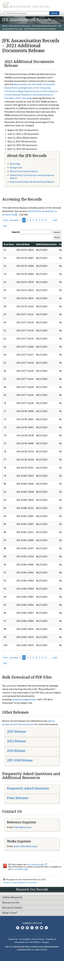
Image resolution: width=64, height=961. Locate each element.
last (5, 225)
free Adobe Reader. (36, 864)
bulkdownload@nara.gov (24, 699)
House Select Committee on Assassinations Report (32, 176)
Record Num (23, 244)
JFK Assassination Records (44, 25)
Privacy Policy (38, 939)
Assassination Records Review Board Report (32, 181)
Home (4, 25)
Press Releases (17, 798)
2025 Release (16, 731)
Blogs (41, 928)
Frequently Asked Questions (28, 788)
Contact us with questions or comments (20, 882)
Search (54, 13)
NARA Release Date (46, 244)
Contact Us (13, 939)
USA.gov (45, 942)
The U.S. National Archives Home (26, 5)
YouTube (37, 928)
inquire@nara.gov (23, 827)
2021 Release (16, 751)
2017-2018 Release (20, 760)
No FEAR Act (35, 942)
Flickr (46, 928)
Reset (57, 237)
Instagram (27, 928)
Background (16, 167)
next (55, 220)
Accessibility (24, 939)
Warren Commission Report (24, 171)
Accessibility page (20, 869)
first (5, 220)
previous (14, 220)
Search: (16, 231)
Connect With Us (32, 923)
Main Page (15, 163)
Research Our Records (20, 25)
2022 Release (16, 741)
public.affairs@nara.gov (26, 846)
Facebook (17, 928)
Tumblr (32, 928)
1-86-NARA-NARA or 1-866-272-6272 (32, 949)
